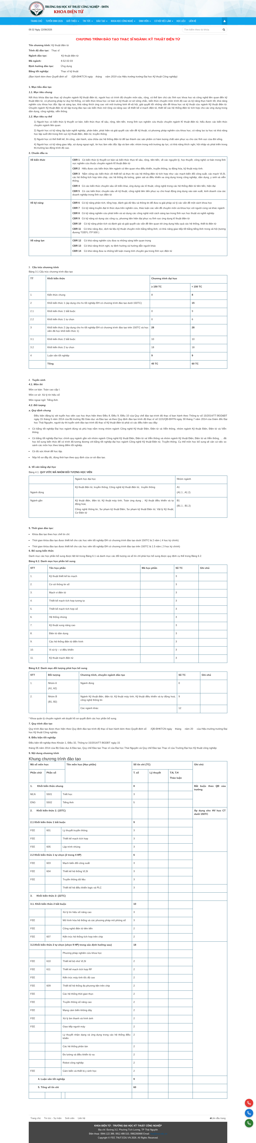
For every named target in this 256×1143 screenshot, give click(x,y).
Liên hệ (192, 21)
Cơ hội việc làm (162, 21)
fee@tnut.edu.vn (158, 1134)
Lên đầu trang (219, 1118)
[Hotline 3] (249, 1123)
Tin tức (87, 21)
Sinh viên (144, 21)
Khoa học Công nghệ (122, 21)
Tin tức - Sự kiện (52, 1118)
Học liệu (181, 21)
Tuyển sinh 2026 (54, 21)
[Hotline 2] (249, 1113)
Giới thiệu (71, 21)
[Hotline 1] (249, 1103)
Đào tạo (101, 21)
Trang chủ (36, 21)
